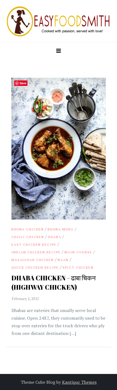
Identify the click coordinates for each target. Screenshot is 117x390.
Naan (63, 260)
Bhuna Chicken (27, 229)
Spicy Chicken (78, 267)
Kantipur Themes (79, 382)
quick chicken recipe (35, 267)
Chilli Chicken (27, 237)
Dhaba (54, 237)
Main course (78, 252)
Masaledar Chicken (32, 260)
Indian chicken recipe (36, 252)
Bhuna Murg (61, 229)
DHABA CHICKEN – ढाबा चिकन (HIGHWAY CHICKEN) (53, 283)
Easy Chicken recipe (33, 244)
